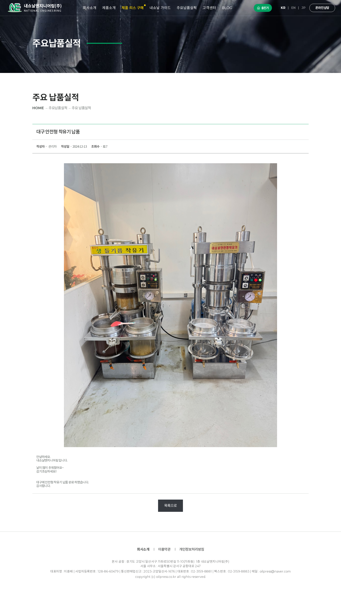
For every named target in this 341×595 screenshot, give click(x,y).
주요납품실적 (187, 8)
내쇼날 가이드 (160, 8)
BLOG (227, 8)
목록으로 (170, 505)
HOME (38, 108)
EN (293, 8)
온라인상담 (322, 8)
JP (303, 8)
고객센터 (209, 8)
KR (283, 8)
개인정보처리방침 (191, 549)
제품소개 (109, 8)
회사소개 (89, 8)
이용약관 (164, 549)
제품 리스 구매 (133, 8)
